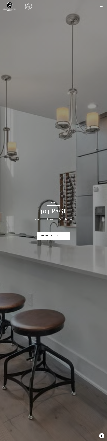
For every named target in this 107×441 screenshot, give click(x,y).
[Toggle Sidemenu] (101, 6)
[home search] (95, 6)
